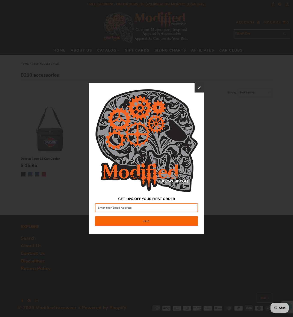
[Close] (199, 88)
